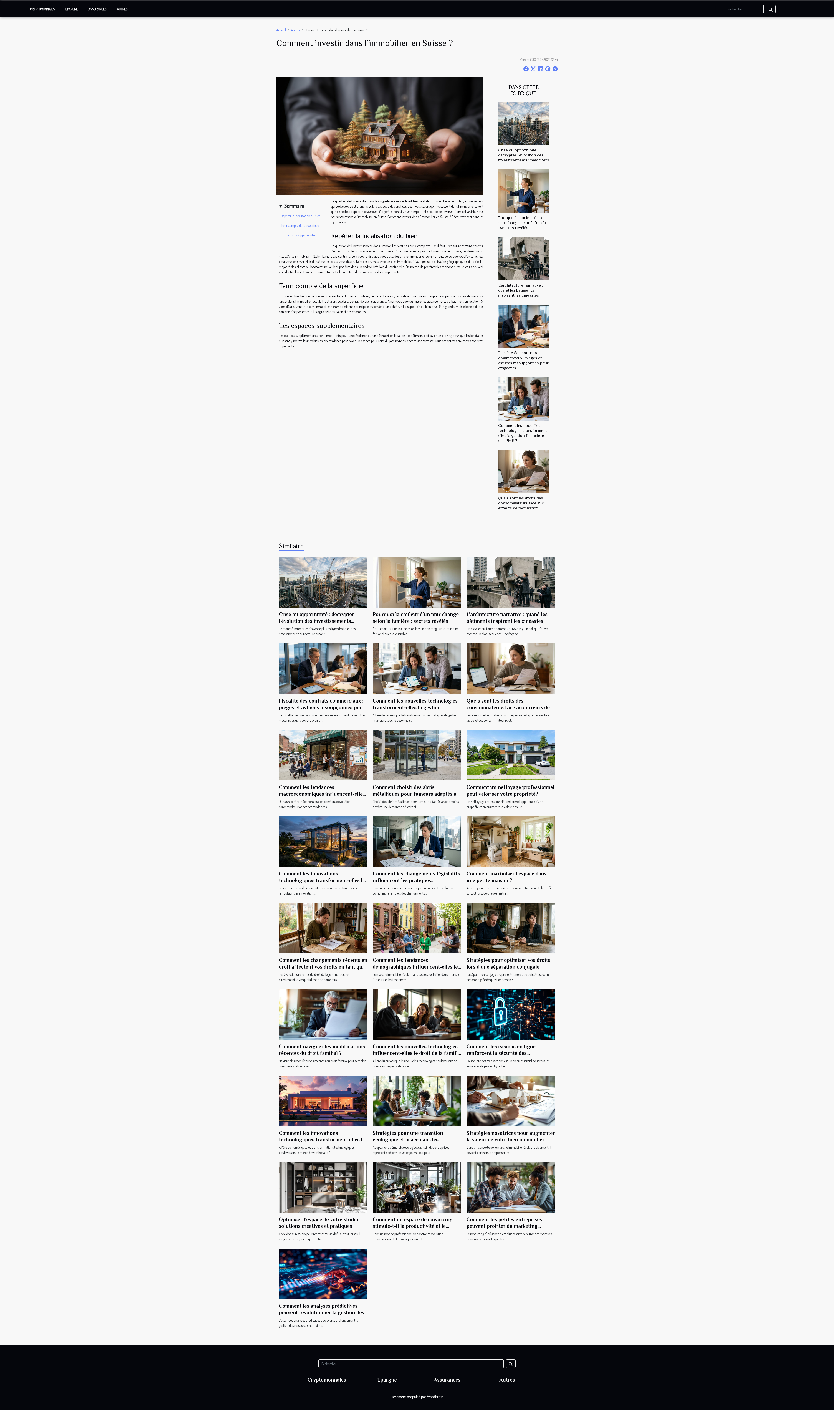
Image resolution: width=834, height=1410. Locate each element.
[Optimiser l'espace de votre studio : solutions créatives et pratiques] (323, 1187)
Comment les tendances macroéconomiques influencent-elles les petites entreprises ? (322, 793)
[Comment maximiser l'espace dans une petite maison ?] (511, 841)
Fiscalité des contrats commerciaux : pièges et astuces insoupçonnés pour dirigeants (322, 707)
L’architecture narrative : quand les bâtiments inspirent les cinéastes (520, 290)
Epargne (71, 9)
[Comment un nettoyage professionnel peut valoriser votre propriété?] (511, 754)
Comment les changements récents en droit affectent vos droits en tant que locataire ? (323, 966)
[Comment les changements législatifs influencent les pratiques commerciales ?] (417, 841)
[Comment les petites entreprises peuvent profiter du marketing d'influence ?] (511, 1187)
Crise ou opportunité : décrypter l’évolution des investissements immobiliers (523, 155)
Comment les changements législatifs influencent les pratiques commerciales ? (416, 880)
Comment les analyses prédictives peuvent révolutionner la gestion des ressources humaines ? (321, 1312)
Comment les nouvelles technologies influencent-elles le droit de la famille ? (416, 1053)
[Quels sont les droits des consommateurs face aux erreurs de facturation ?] (523, 471)
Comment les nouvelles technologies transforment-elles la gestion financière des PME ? (415, 707)
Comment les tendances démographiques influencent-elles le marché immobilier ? (415, 966)
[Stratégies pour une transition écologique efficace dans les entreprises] (417, 1100)
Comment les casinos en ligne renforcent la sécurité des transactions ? (501, 1053)
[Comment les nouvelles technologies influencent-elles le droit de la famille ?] (417, 1014)
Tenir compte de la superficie (300, 225)
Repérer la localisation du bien (301, 216)
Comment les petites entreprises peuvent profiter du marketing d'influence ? (504, 1226)
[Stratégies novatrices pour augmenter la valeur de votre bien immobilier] (511, 1100)
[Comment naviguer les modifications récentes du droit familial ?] (323, 1014)
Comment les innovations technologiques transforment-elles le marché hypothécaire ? (322, 1139)
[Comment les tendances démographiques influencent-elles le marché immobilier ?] (417, 927)
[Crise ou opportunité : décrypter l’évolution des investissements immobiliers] (523, 123)
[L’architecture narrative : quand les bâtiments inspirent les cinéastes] (523, 258)
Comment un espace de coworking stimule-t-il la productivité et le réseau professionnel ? (413, 1226)
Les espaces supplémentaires (300, 235)
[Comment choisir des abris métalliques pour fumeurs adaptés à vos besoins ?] (417, 754)
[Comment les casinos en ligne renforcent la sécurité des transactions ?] (511, 1014)
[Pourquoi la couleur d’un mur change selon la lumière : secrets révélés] (523, 191)
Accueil (281, 30)
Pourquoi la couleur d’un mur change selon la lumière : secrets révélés (523, 222)
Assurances (97, 9)
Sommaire (294, 205)
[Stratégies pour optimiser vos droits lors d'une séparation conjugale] (511, 927)
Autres (122, 9)
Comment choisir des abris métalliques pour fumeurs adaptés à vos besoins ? (414, 793)
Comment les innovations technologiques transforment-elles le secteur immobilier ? (322, 880)
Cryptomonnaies (42, 9)
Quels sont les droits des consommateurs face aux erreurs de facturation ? (521, 503)
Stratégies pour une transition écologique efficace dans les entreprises (408, 1139)
